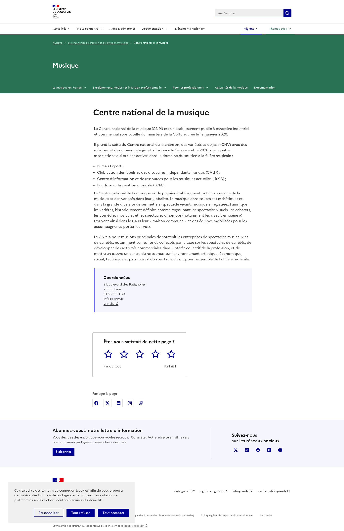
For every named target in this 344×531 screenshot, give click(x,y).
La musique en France (67, 88)
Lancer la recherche (287, 13)
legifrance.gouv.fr (212, 491)
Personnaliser (49, 512)
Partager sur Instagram (130, 403)
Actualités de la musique (231, 88)
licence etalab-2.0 (133, 526)
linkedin (247, 450)
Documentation (152, 29)
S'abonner (63, 451)
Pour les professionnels (188, 88)
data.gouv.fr (182, 491)
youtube (280, 450)
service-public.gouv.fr (271, 491)
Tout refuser (80, 512)
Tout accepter (113, 512)
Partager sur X (107, 403)
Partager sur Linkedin (119, 403)
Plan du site (265, 515)
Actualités (59, 29)
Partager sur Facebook (96, 403)
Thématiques (278, 29)
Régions (248, 29)
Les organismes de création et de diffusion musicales (98, 43)
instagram (269, 450)
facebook (258, 450)
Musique (58, 43)
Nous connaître (87, 29)
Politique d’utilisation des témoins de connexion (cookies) (161, 515)
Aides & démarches (122, 29)
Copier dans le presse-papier (141, 403)
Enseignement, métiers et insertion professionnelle (127, 88)
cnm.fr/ (109, 303)
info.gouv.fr (240, 491)
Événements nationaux (189, 29)
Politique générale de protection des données (226, 515)
